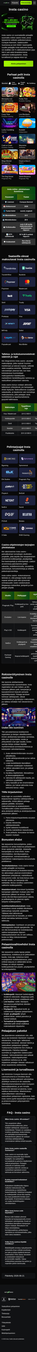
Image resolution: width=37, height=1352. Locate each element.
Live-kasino (14, 83)
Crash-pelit (23, 83)
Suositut (5, 83)
